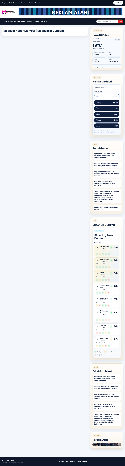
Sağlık (36, 21)
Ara (121, 21)
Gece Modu (118, 3)
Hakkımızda (24, 3)
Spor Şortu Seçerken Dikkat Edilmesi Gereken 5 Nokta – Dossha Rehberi (104, 156)
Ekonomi (44, 21)
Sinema (29, 21)
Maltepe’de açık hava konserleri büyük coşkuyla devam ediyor (106, 164)
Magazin (8, 21)
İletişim (31, 3)
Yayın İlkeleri (39, 3)
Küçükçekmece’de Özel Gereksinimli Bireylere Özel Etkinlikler (104, 183)
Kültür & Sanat (19, 21)
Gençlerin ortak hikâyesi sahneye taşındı (107, 208)
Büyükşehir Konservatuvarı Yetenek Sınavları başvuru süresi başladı (106, 173)
